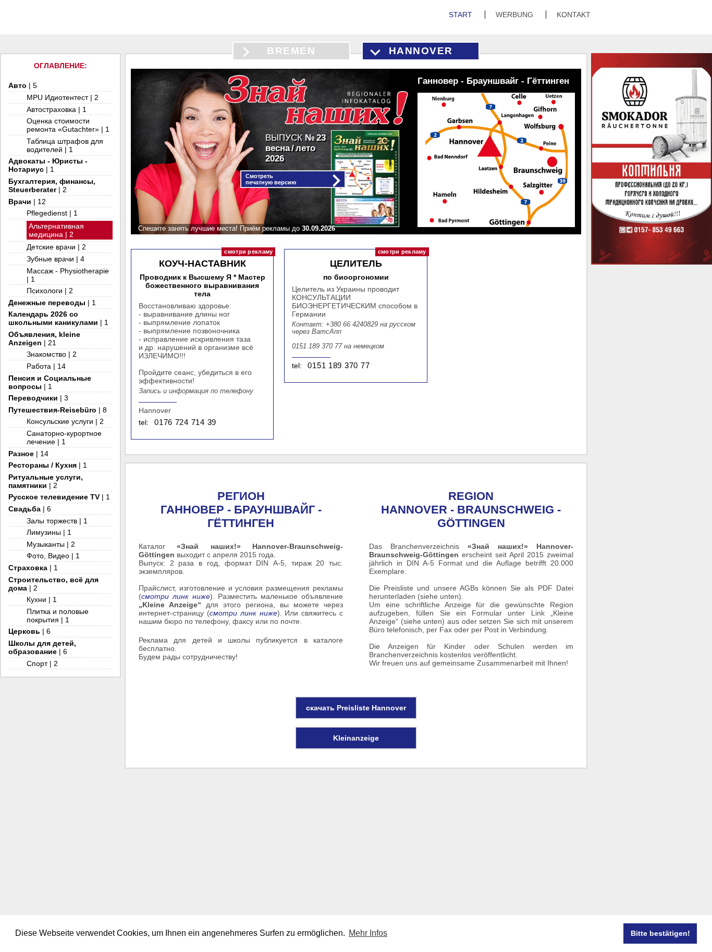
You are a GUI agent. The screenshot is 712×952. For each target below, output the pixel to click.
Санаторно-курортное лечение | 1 (64, 437)
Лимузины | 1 (49, 532)
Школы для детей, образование (42, 647)
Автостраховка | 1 (57, 109)
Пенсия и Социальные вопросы (49, 382)
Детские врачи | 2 (56, 247)
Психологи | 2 (50, 290)
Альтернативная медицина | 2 (56, 230)
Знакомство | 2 (52, 354)
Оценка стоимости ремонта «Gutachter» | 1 (68, 125)
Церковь (29, 631)
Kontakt (574, 14)
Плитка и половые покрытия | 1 (58, 615)
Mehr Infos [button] (368, 933)
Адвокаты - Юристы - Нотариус (48, 165)
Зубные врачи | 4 (55, 259)
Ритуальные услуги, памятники (45, 481)
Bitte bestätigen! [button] (660, 933)
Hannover (421, 50)
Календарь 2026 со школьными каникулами (58, 318)
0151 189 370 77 (339, 365)
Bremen (291, 50)
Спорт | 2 (42, 663)
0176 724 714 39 (185, 422)
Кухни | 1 (42, 599)
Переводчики (38, 398)
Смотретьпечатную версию (270, 179)
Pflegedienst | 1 (52, 213)
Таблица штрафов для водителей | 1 (65, 145)
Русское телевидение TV (59, 497)
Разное (28, 453)
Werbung (515, 14)
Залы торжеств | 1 (57, 521)
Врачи (27, 201)
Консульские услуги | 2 (65, 421)
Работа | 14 (46, 366)
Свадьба (29, 509)
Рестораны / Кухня (47, 465)
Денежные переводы (52, 302)
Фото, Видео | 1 (53, 556)
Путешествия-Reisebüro (57, 410)
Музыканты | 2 (51, 544)
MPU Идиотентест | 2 (63, 97)
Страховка (33, 567)
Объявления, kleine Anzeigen (44, 338)
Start (461, 14)
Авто (22, 85)
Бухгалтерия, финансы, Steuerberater (51, 185)
